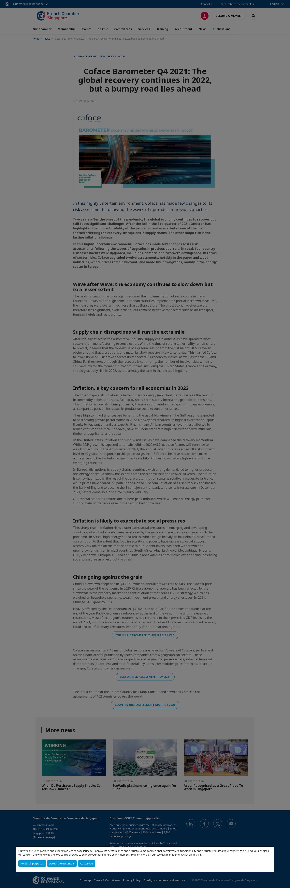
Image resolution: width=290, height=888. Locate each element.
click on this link (192, 854)
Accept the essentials (62, 863)
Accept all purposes (32, 863)
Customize (86, 863)
